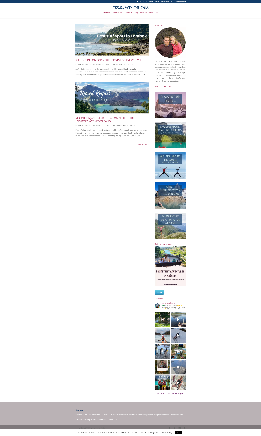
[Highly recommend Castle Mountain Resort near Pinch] (178, 335)
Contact (157, 1)
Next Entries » (143, 144)
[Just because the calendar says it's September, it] (178, 367)
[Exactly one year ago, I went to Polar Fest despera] (162, 335)
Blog (136, 13)
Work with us (165, 1)
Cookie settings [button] (167, 433)
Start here (107, 13)
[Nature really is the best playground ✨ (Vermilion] (178, 319)
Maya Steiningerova (84, 64)
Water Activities (128, 64)
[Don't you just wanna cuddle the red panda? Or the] (162, 319)
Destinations (117, 13)
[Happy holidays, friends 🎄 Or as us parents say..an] (162, 367)
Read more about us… (170, 81)
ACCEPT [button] (178, 433)
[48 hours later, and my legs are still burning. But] (178, 382)
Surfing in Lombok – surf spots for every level (108, 60)
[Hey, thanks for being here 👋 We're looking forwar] (162, 382)
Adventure (128, 13)
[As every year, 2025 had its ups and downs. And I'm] (178, 351)
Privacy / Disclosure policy (178, 1)
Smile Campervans (146, 13)
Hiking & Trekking (122, 125)
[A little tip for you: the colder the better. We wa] (162, 351)
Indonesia (119, 64)
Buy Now (159, 292)
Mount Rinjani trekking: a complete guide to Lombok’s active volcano (107, 119)
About (151, 1)
